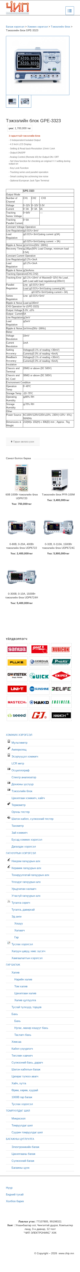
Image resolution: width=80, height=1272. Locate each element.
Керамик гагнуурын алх (26, 868)
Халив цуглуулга (25, 1000)
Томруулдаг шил (22, 1125)
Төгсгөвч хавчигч (22, 1055)
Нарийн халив (23, 979)
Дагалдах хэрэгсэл (24, 846)
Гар (16, 937)
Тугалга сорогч (21, 902)
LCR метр (18, 763)
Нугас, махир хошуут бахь (31, 1027)
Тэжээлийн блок (22, 791)
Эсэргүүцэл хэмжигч (25, 756)
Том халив (21, 986)
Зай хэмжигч (20, 832)
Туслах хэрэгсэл (22, 944)
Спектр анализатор (24, 777)
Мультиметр (19, 742)
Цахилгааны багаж (23, 1153)
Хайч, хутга (19, 1083)
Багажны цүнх (21, 1167)
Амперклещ (19, 749)
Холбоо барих (15, 1201)
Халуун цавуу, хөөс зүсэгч (28, 951)
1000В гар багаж (22, 1097)
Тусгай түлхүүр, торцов (26, 1007)
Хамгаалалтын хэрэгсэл (27, 958)
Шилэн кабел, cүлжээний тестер (32, 818)
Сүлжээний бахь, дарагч (27, 1062)
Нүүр (9, 1187)
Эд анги (16, 916)
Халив (16, 972)
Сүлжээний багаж (23, 1160)
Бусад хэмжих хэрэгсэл (27, 839)
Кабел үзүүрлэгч (22, 1048)
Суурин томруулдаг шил (27, 1132)
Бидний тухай (14, 1194)
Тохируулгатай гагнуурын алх (30, 875)
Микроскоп (18, 1118)
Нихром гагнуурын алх (26, 861)
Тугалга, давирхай (23, 909)
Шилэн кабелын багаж (26, 1069)
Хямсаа (16, 1041)
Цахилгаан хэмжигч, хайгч (28, 798)
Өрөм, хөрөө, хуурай (25, 1090)
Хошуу (18, 923)
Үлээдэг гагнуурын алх (26, 881)
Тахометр (18, 825)
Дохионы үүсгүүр (22, 784)
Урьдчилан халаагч (24, 888)
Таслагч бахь (22, 1034)
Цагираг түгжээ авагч (25, 1076)
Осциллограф (20, 770)
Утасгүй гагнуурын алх (26, 895)
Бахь (15, 1014)
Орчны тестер (21, 811)
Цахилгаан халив (25, 993)
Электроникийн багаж (25, 1146)
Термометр (18, 805)
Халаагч (19, 930)
